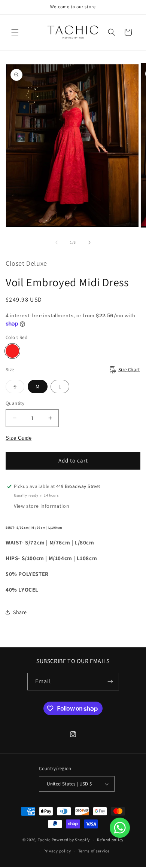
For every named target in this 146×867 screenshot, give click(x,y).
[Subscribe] (110, 681)
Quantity (15, 403)
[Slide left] (56, 242)
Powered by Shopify (71, 839)
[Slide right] (89, 242)
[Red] (12, 351)
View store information (41, 506)
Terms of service (94, 851)
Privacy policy (57, 851)
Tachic (44, 839)
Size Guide (18, 438)
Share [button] (20, 612)
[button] (15, 32)
